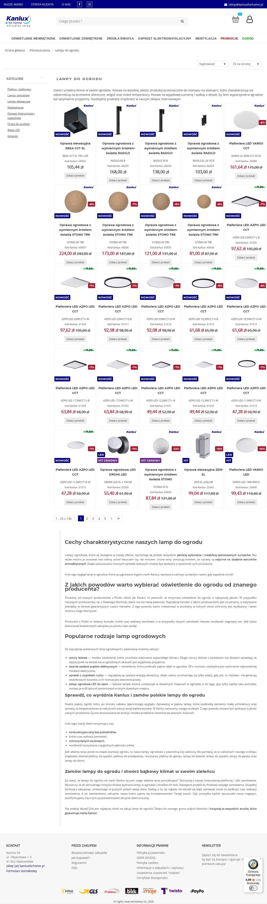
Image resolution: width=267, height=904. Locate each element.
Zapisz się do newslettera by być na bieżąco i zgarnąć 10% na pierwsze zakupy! (226, 859)
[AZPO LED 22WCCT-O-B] (117, 283)
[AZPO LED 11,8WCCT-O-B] (245, 364)
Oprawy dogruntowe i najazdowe (21, 116)
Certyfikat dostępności (152, 878)
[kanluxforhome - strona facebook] (79, 4)
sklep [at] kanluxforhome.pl (25, 866)
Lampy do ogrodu (67, 50)
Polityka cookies (147, 863)
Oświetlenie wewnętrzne (33, 38)
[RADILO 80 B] (117, 120)
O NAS (66, 4)
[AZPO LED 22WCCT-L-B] (245, 201)
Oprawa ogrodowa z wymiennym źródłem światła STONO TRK (75, 230)
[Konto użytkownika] (252, 20)
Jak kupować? (81, 858)
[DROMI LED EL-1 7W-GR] (117, 446)
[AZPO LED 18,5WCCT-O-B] (203, 283)
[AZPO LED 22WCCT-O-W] (160, 283)
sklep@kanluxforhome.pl (246, 4)
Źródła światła (120, 38)
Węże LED (14, 130)
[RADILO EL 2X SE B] (203, 120)
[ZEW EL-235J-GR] (203, 446)
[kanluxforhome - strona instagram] (89, 4)
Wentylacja (206, 38)
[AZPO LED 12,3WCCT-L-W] (203, 364)
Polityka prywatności (151, 853)
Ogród (248, 38)
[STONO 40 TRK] (117, 201)
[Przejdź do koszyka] (235, 18)
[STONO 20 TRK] (203, 201)
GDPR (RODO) (146, 858)
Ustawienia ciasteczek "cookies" (158, 873)
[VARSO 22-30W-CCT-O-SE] (245, 120)
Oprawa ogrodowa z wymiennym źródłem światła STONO (160, 474)
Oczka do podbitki (19, 124)
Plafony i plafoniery (19, 89)
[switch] (253, 888)
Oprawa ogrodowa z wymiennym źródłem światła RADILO (118, 148)
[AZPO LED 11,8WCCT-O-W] (74, 446)
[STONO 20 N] (160, 446)
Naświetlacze (16, 107)
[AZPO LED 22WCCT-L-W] (74, 283)
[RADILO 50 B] (160, 120)
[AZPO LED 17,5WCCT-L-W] (117, 364)
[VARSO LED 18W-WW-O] (245, 446)
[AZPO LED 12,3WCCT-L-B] (160, 364)
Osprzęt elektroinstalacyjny (164, 38)
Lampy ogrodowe (18, 95)
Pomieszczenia (40, 50)
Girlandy (13, 136)
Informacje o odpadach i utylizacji (160, 868)
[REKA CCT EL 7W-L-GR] (74, 120)
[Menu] (260, 859)
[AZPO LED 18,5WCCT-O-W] (245, 283)
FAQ (74, 868)
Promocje (229, 38)
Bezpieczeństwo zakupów (89, 853)
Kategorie (15, 79)
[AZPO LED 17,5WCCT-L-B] (74, 364)
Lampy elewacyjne (19, 101)
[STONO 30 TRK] (160, 201)
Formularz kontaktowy (21, 871)
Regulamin (79, 863)
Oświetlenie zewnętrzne (80, 38)
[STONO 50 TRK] (74, 201)
